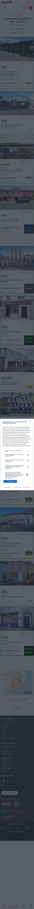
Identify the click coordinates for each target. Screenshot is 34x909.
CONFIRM (10, 481)
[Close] (30, 421)
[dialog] (17, 454)
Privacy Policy (26, 487)
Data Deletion (7, 487)
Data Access (17, 487)
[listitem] (17, 451)
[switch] (27, 455)
